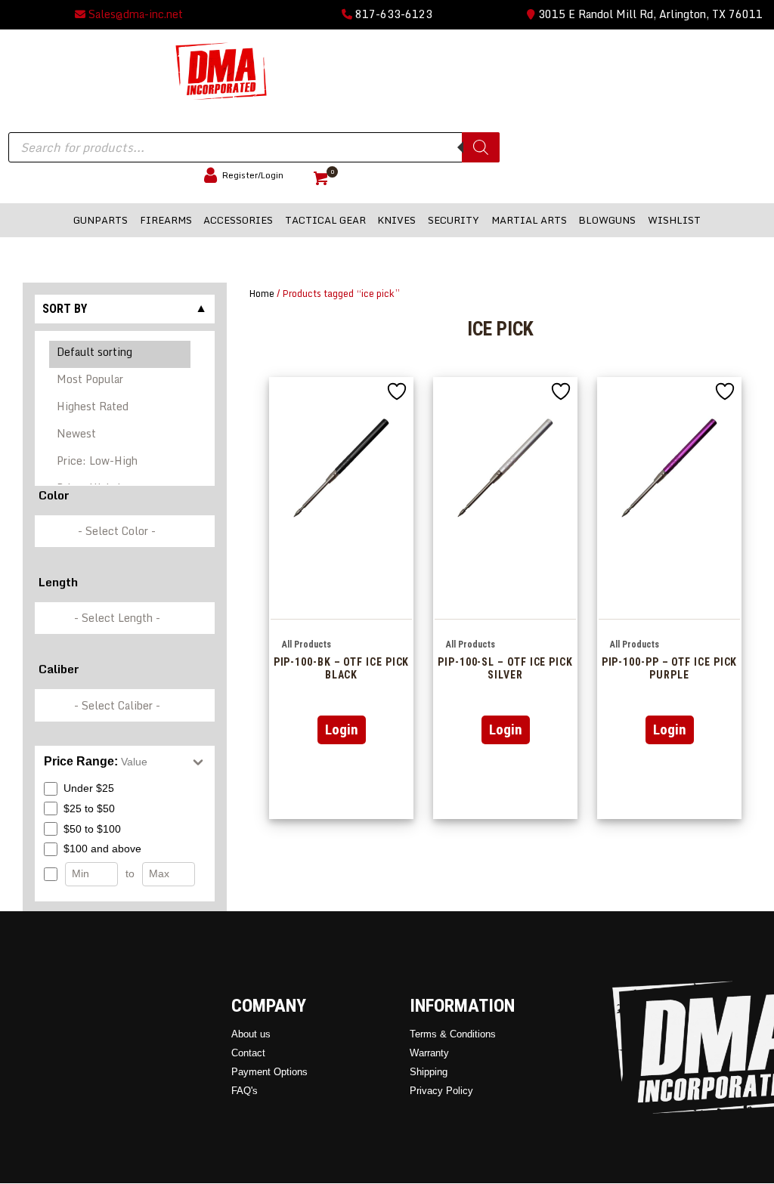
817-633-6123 (392, 14)
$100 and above (102, 848)
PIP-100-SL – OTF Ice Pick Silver (505, 668)
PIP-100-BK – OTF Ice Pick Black (342, 668)
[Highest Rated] (120, 408)
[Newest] (120, 436)
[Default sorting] (120, 354)
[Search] (481, 147)
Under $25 (88, 788)
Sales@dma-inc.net (134, 14)
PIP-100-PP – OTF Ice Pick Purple (670, 668)
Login (341, 729)
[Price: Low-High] (120, 463)
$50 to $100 (92, 829)
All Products (306, 644)
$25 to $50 (89, 808)
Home (261, 293)
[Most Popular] (120, 381)
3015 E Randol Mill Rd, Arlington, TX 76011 (649, 14)
